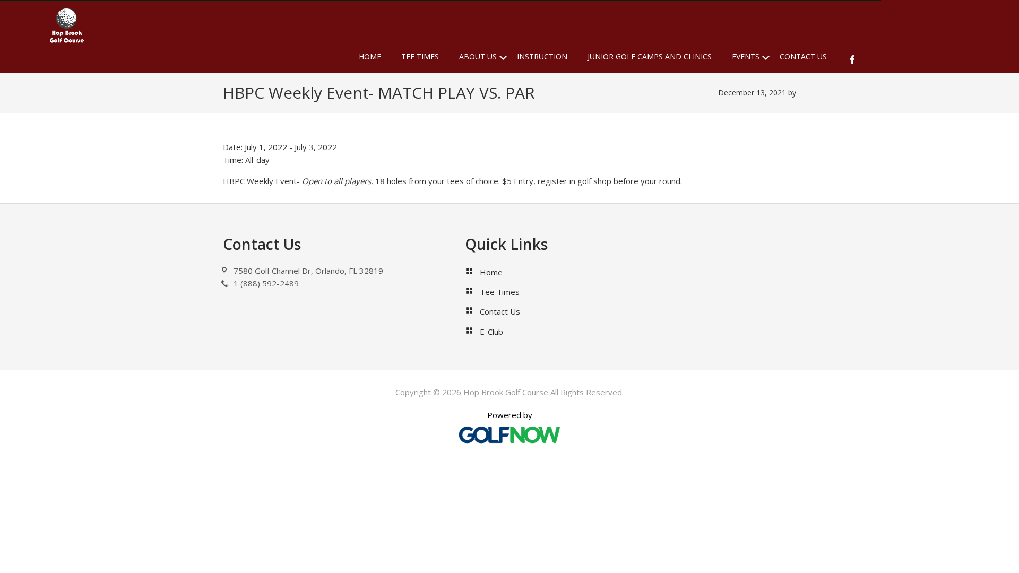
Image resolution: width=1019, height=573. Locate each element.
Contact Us (500, 311)
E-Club (491, 331)
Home (491, 272)
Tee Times (500, 291)
